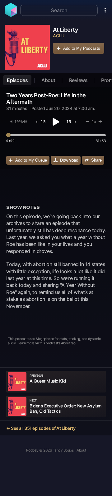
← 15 (41, 121)
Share (96, 160)
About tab (68, 343)
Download (69, 160)
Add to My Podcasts (81, 48)
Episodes (17, 80)
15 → (71, 121)
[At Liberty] (27, 47)
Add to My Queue (31, 160)
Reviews (78, 80)
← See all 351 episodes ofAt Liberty (40, 428)
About (48, 80)
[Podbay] (11, 15)
